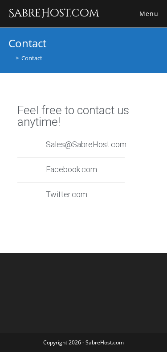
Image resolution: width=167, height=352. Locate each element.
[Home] (10, 58)
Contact (31, 58)
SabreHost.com (53, 13)
